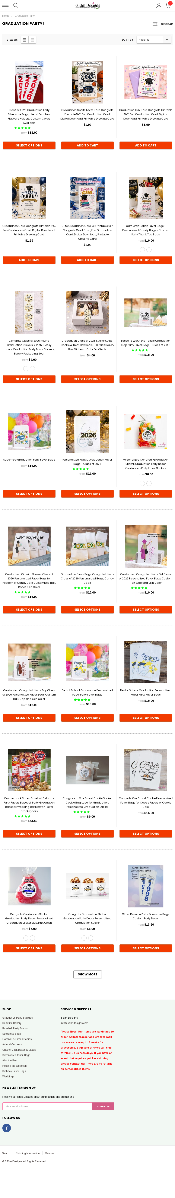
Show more (87, 974)
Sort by (127, 39)
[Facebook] (6, 1128)
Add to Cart (87, 145)
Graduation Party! (25, 15)
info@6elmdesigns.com (74, 1023)
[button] (22, 128)
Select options (29, 145)
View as (12, 39)
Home (5, 15)
